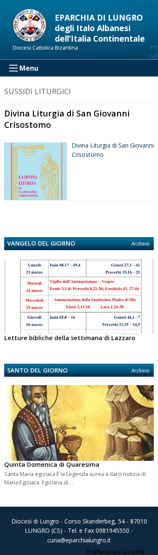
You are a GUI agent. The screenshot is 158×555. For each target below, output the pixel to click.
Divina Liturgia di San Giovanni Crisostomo (67, 119)
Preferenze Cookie (115, 551)
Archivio (140, 243)
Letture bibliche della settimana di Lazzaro (69, 338)
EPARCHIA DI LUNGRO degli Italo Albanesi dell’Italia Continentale (100, 28)
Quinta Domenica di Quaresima (51, 464)
